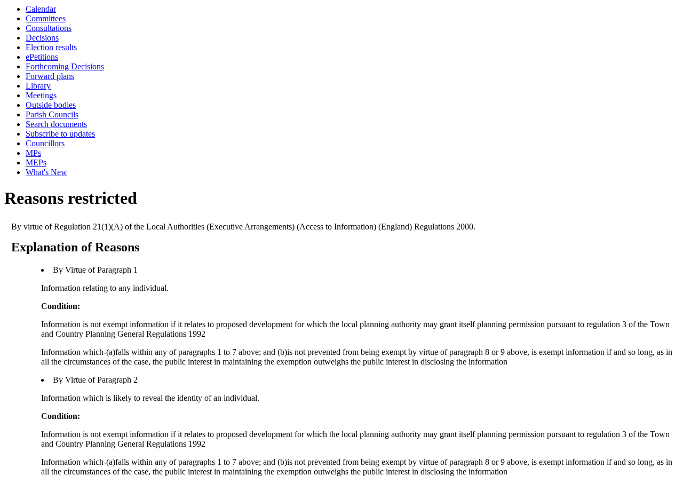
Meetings (41, 95)
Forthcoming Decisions (65, 66)
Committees (46, 18)
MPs (33, 152)
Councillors (45, 143)
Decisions (42, 37)
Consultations (49, 28)
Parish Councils (52, 114)
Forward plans (50, 76)
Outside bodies (51, 104)
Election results (51, 47)
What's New (46, 172)
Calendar (41, 8)
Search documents (56, 124)
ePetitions (42, 56)
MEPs (36, 162)
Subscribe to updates (60, 133)
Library (38, 85)
